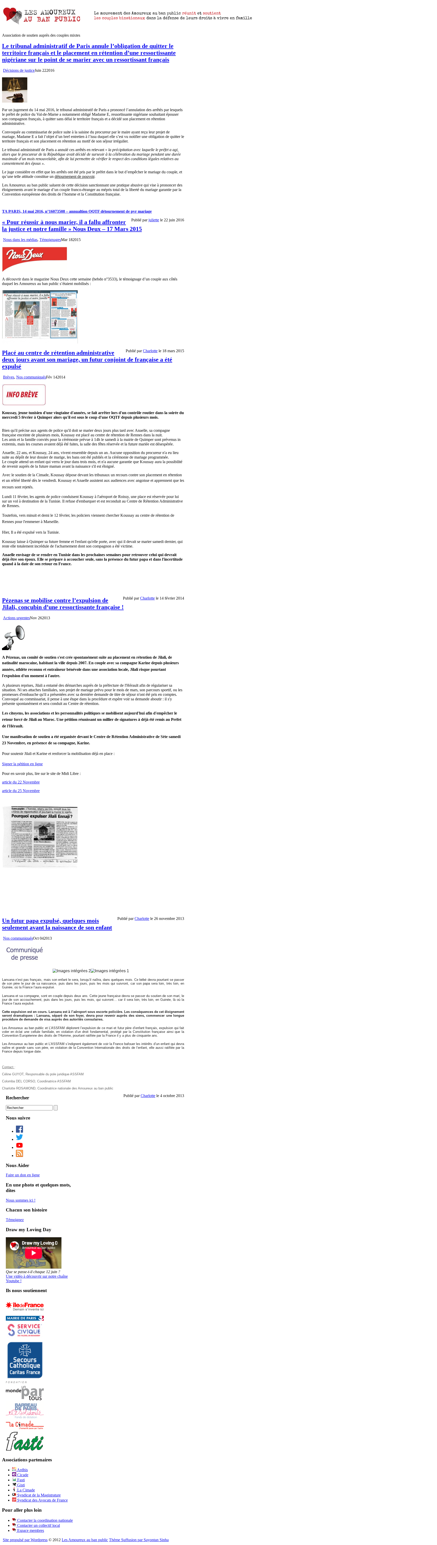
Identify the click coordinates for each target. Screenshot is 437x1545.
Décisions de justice (19, 70)
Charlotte (150, 351)
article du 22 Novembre (21, 782)
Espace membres (30, 1530)
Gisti (20, 1485)
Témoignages (50, 239)
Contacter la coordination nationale (44, 1520)
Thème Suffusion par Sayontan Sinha (139, 1540)
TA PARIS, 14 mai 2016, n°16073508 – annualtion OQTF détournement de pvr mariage (77, 211)
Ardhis (22, 1470)
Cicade (22, 1475)
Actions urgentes (16, 618)
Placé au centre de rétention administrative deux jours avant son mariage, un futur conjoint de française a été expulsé (87, 359)
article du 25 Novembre (21, 791)
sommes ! (20, 1200)
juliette (153, 220)
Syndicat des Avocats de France (42, 1500)
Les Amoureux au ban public (85, 1540)
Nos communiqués (31, 377)
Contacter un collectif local (38, 1525)
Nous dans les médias (20, 239)
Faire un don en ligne (23, 1175)
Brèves (8, 377)
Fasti (20, 1480)
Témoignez (15, 1220)
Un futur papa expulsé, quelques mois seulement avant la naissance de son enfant (57, 924)
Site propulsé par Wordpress (25, 1540)
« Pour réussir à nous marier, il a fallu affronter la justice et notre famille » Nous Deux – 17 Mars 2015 (72, 225)
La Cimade (25, 1490)
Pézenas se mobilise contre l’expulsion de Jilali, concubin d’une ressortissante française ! (63, 603)
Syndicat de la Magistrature (38, 1495)
